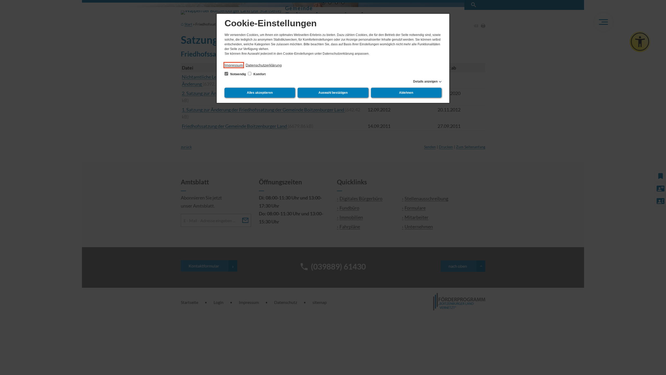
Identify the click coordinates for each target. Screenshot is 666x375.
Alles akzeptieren (260, 93)
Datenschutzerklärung (264, 65)
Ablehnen (406, 93)
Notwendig (238, 74)
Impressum (234, 65)
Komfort (259, 74)
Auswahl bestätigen (333, 93)
